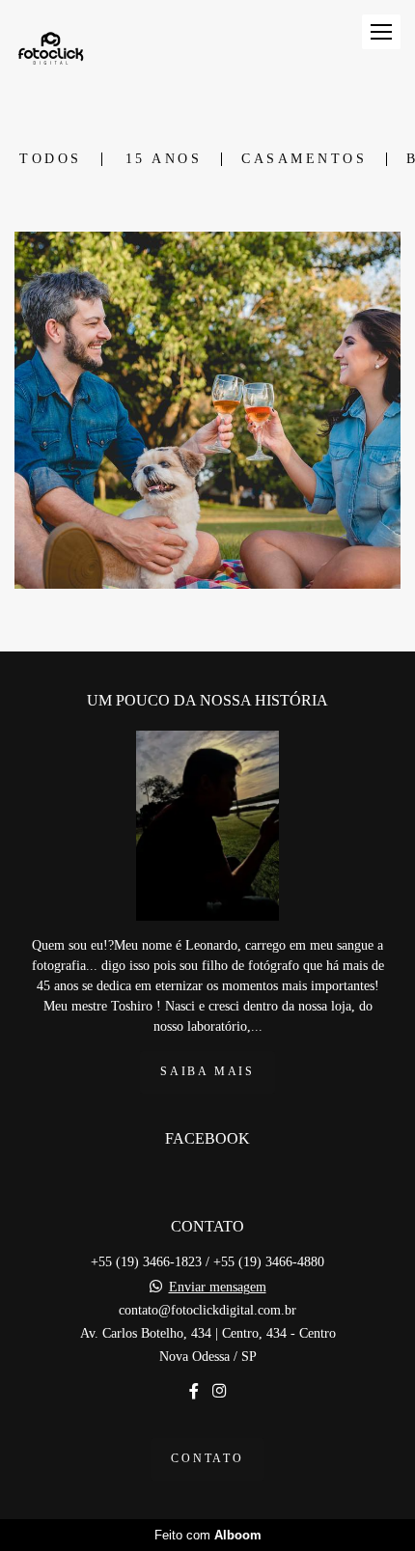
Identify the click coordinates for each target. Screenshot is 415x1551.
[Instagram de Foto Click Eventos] (219, 1391)
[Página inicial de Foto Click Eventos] (50, 52)
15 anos (164, 159)
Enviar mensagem (217, 1287)
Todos (50, 159)
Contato (207, 1459)
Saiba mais (207, 1072)
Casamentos (304, 159)
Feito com (208, 1535)
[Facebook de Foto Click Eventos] (194, 1391)
